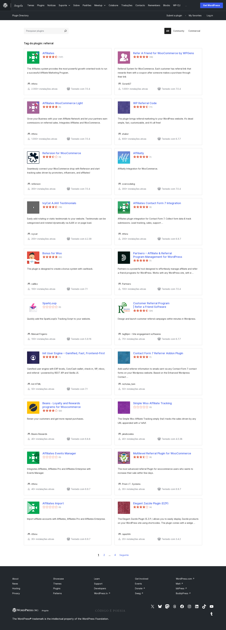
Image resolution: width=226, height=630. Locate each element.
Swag (139, 593)
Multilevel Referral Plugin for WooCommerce (162, 453)
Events (138, 583)
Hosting (16, 588)
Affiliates (48, 53)
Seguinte (124, 555)
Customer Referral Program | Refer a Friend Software (151, 305)
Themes (57, 583)
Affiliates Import (53, 503)
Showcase (58, 578)
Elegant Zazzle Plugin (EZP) (151, 503)
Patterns (57, 593)
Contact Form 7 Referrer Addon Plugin (158, 353)
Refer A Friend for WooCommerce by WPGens (163, 53)
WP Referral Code (145, 103)
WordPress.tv (102, 593)
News (15, 583)
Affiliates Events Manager (59, 453)
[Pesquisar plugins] (65, 31)
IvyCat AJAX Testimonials (59, 203)
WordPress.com (185, 578)
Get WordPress (211, 5)
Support (98, 583)
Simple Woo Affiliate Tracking (152, 403)
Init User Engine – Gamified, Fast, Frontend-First (73, 353)
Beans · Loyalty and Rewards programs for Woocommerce (61, 405)
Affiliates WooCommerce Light (62, 103)
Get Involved (141, 578)
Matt (179, 583)
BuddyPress (183, 593)
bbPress (181, 588)
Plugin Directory (20, 15)
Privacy (16, 593)
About (15, 578)
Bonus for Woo (52, 253)
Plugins (56, 588)
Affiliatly (138, 153)
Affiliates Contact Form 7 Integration (157, 203)
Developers (100, 588)
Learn (97, 578)
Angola (45, 610)
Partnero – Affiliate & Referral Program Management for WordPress (157, 255)
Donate (140, 588)
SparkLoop (49, 303)
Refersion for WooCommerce (61, 153)
